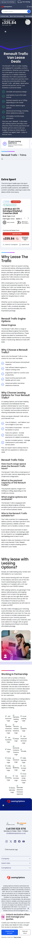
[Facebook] (19, 841)
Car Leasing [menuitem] (10, 2)
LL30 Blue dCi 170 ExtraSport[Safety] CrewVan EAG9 (12, 211)
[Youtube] (23, 841)
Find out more (24, 932)
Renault (15, 121)
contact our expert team (11, 132)
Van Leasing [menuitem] (26, 2)
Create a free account (9, 932)
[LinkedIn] (15, 841)
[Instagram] (6, 841)
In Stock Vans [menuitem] (5, 16)
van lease (16, 83)
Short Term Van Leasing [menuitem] (16, 16)
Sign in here (17, 937)
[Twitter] (11, 841)
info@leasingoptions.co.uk (16, 833)
